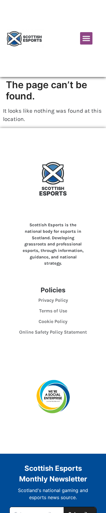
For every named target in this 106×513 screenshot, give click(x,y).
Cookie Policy (53, 321)
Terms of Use (53, 311)
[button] (86, 38)
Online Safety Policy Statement (53, 332)
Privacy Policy (53, 300)
